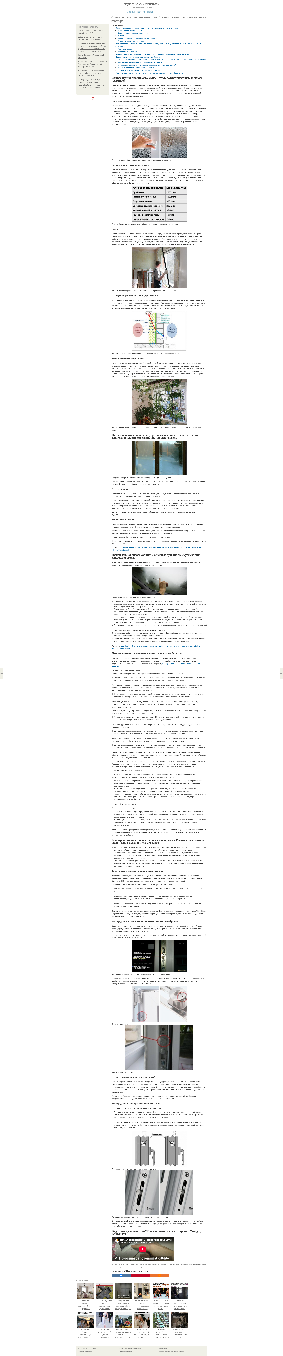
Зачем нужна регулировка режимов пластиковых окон (140, 62)
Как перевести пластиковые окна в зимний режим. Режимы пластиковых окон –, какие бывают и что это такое (160, 59)
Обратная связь (163, 1348)
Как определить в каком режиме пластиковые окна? (139, 70)
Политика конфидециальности (127, 1351)
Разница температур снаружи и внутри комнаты (137, 38)
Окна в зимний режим (139, 1267)
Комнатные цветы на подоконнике (132, 41)
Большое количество (162, 1264)
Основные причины (126, 1267)
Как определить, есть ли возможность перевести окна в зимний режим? (147, 65)
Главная (130, 11)
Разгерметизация (125, 49)
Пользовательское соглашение (133, 1348)
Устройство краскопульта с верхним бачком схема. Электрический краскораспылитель (92, 64)
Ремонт (121, 35)
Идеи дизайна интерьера (141, 4)
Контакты (121, 1348)
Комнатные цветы (174, 1264)
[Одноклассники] (159, 1275)
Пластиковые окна (123, 1264)
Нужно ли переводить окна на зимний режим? (136, 67)
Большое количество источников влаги (134, 33)
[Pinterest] (140, 1275)
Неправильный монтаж (127, 51)
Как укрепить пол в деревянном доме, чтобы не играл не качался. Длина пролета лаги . (91, 73)
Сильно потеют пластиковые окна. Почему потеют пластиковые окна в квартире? (149, 28)
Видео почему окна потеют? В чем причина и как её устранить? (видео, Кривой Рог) (149, 73)
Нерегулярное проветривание (130, 30)
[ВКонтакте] (121, 1275)
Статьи (150, 11)
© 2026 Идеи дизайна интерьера (87, 1348)
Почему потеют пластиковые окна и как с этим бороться (138, 57)
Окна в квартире (133, 1264)
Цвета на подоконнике (186, 1264)
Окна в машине (116, 1267)
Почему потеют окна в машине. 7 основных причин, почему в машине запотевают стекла (152, 54)
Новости (141, 11)
